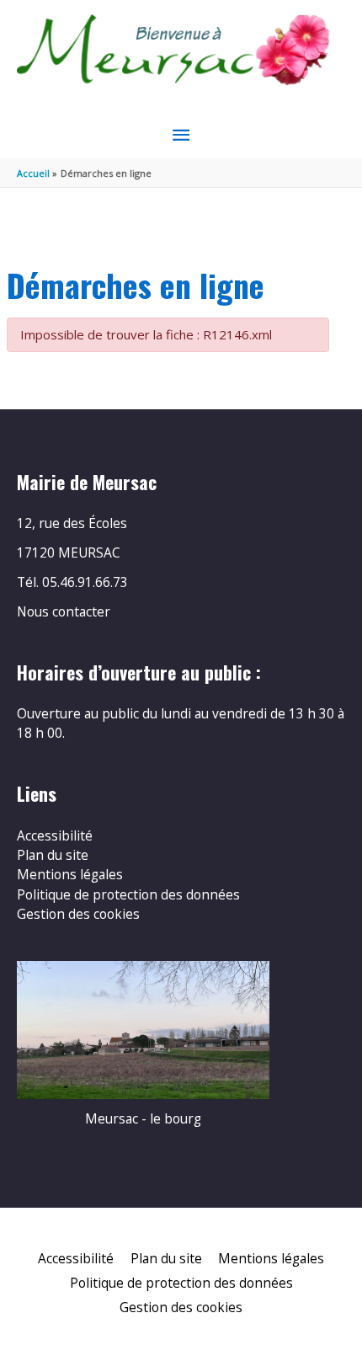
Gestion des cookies (78, 914)
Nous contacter (63, 611)
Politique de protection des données (128, 894)
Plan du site (52, 855)
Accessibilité (55, 835)
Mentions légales (70, 874)
